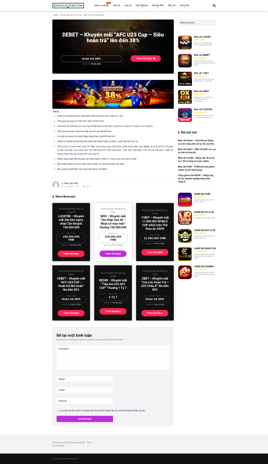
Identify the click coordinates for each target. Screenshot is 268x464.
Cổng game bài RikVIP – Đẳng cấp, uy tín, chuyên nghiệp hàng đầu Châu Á (196, 178)
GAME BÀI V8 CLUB (204, 212)
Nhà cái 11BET (201, 73)
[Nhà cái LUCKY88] (185, 121)
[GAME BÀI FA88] (185, 206)
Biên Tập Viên (71, 183)
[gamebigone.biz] (68, 4)
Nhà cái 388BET (202, 55)
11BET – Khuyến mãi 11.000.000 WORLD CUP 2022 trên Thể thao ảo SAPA (155, 223)
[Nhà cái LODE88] (185, 48)
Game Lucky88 (101, 5)
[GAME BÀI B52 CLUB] (185, 242)
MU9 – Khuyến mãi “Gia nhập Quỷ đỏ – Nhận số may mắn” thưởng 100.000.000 (113, 221)
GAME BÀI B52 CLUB (204, 230)
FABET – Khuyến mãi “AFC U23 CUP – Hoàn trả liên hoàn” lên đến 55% (71, 284)
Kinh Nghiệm (142, 5)
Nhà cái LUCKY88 (203, 109)
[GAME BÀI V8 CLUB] (185, 224)
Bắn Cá (116, 5)
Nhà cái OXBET (202, 91)
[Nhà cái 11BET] (185, 85)
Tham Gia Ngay (144, 58)
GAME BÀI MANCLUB (205, 248)
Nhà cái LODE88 (202, 37)
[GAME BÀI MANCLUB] (185, 260)
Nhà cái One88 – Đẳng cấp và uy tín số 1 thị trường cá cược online (196, 159)
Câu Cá (128, 5)
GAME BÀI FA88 (202, 194)
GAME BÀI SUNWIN (203, 266)
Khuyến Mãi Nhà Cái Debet (116, 29)
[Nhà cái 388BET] (185, 67)
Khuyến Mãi (157, 5)
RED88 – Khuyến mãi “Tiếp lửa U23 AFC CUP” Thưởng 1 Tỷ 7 (113, 284)
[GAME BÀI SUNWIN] (185, 278)
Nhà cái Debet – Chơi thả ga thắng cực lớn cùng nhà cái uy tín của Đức (196, 142)
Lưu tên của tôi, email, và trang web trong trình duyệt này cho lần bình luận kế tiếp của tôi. (102, 410)
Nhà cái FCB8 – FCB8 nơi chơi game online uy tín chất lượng (196, 168)
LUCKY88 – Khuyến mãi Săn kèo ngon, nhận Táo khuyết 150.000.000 (71, 221)
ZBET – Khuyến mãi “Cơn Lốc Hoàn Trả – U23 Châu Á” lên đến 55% (155, 284)
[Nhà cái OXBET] (185, 103)
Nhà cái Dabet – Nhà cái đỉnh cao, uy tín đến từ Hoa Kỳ (197, 151)
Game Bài (184, 5)
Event (100, 29)
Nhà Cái (171, 5)
